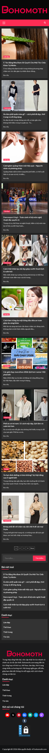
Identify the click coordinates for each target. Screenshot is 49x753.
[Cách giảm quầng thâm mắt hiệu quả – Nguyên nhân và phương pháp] (25, 147)
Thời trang (7, 108)
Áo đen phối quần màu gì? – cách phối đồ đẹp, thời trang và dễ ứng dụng (23, 583)
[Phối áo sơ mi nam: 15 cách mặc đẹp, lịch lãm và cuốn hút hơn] (25, 404)
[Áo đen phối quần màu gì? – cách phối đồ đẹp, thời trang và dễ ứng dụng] (25, 95)
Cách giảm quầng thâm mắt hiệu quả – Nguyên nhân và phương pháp (24, 590)
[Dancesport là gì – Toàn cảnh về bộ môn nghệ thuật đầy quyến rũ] (25, 198)
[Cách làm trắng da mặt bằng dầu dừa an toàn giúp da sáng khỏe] (25, 301)
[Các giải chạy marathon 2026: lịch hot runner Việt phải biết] (25, 353)
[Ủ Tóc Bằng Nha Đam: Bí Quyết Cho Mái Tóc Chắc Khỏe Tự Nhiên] (25, 44)
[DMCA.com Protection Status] (24, 731)
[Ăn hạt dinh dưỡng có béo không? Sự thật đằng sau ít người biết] (25, 456)
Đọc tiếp (6, 75)
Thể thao (7, 211)
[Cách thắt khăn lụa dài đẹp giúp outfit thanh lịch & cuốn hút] (25, 250)
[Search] (44, 23)
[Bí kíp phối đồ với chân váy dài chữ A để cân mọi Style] (25, 508)
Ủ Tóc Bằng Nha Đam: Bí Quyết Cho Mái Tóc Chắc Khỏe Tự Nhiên (23, 575)
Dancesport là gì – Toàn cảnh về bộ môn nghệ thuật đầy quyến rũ (24, 598)
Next (32, 548)
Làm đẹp (6, 56)
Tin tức (6, 469)
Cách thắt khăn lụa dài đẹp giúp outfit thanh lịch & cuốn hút (24, 606)
